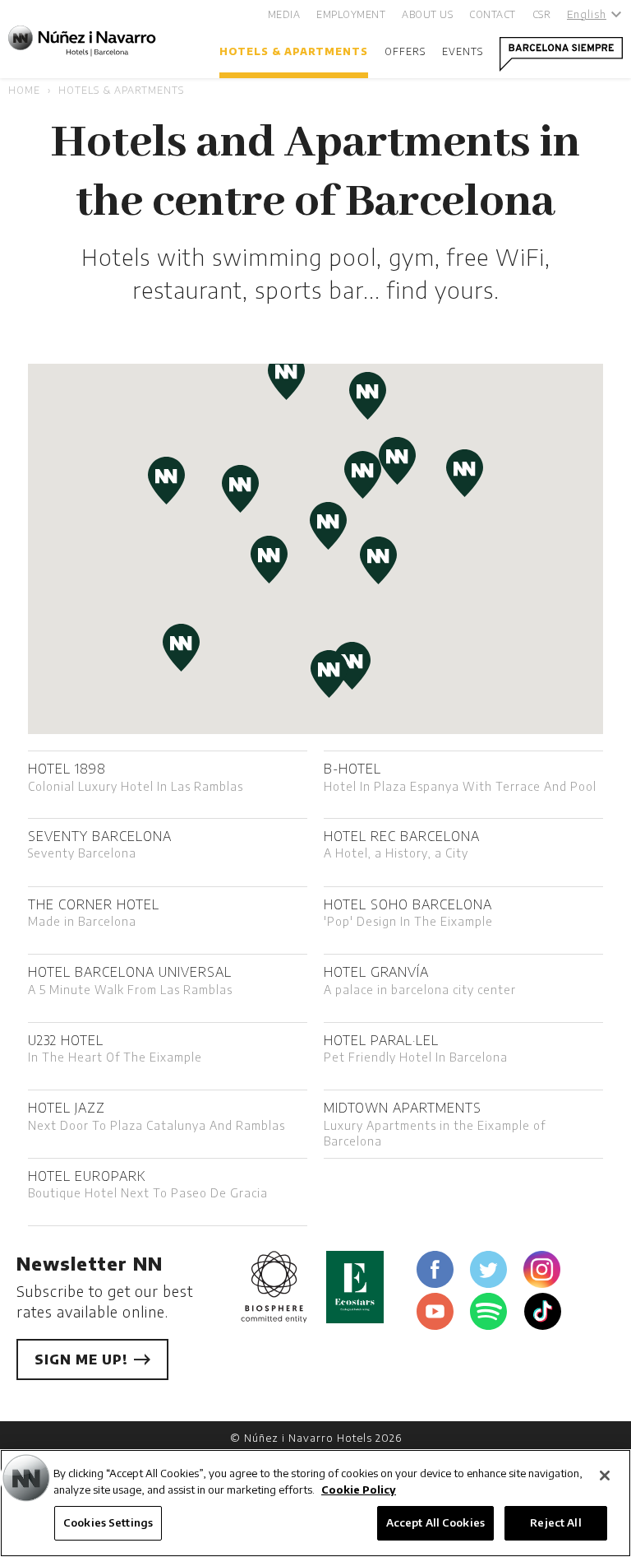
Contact (492, 14)
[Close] (605, 1475)
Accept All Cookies (435, 1522)
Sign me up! (83, 1359)
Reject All (555, 1522)
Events (462, 51)
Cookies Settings (108, 1522)
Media (284, 14)
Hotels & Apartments (293, 51)
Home (24, 90)
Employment (350, 14)
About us (427, 14)
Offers (405, 51)
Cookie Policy (358, 1489)
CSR (541, 14)
